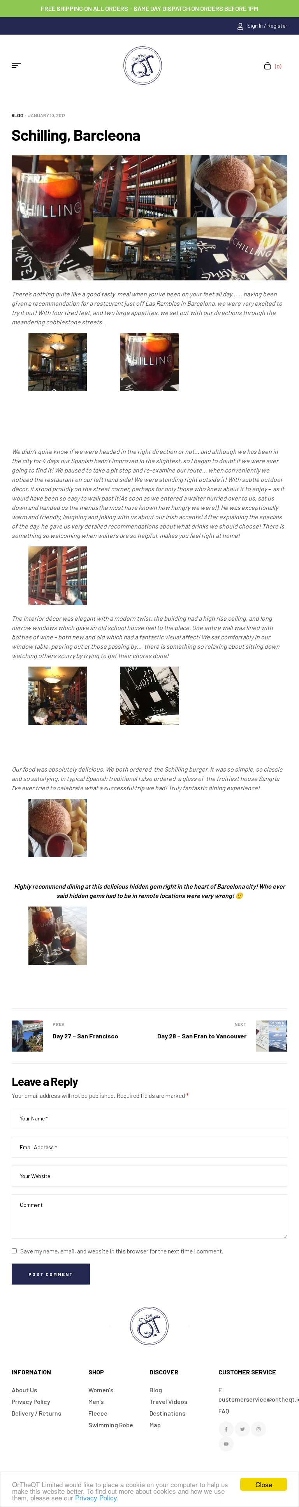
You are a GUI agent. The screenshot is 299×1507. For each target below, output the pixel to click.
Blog (17, 115)
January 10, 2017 (46, 115)
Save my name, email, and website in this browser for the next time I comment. (121, 1251)
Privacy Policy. (97, 1497)
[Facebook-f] (226, 1428)
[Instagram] (258, 1428)
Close (263, 1484)
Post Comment (50, 1274)
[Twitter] (242, 1428)
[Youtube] (226, 1444)
